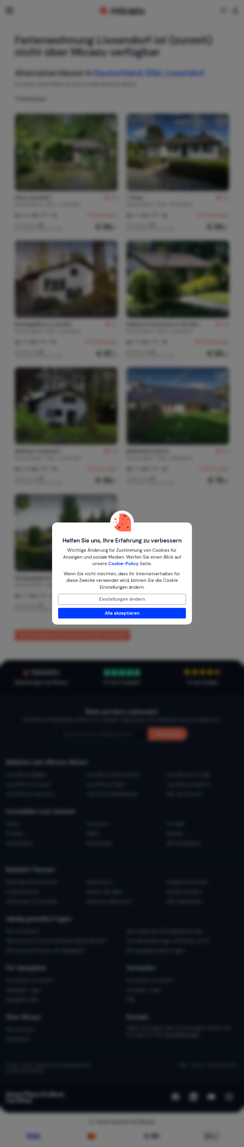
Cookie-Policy (123, 564)
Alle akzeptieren (122, 613)
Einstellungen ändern (122, 599)
